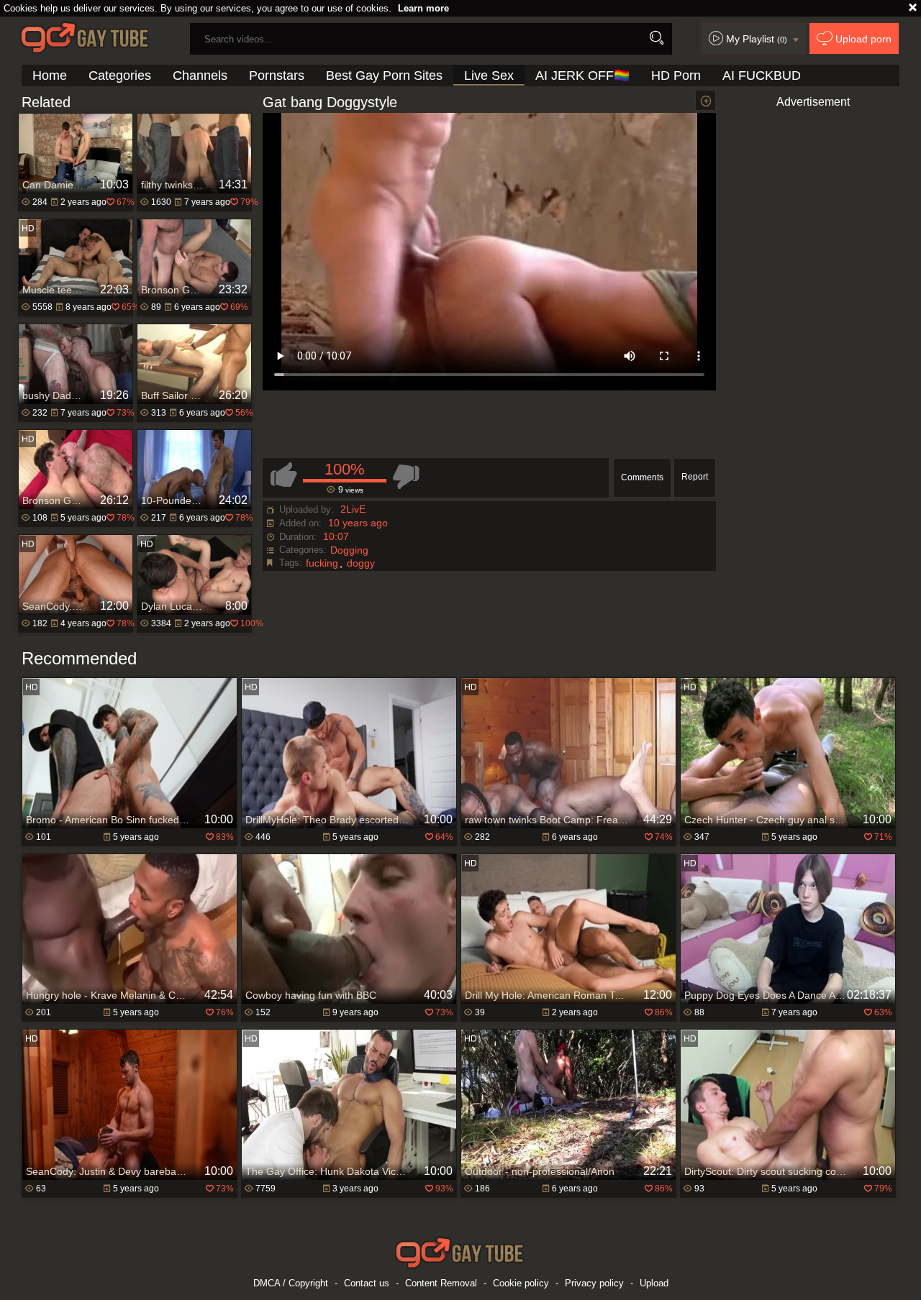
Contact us (366, 1283)
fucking (322, 563)
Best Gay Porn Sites (384, 75)
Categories (120, 75)
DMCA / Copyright (290, 1283)
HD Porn (676, 75)
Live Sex (489, 75)
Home (49, 75)
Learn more (423, 8)
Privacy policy (594, 1283)
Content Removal (441, 1283)
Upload (654, 1283)
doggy (361, 563)
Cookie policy (521, 1283)
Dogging (349, 550)
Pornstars (276, 75)
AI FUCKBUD (761, 75)
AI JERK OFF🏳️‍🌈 (582, 75)
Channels (200, 75)
